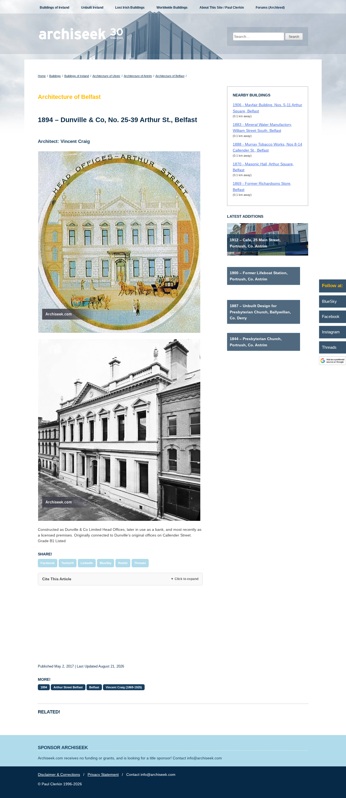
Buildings (55, 76)
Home (42, 76)
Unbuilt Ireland (92, 7)
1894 (44, 687)
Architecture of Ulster (106, 76)
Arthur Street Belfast (68, 687)
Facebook (48, 563)
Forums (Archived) (270, 7)
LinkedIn (87, 563)
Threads (140, 563)
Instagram (331, 332)
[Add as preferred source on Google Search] (332, 363)
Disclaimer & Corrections (59, 774)
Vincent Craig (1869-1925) (124, 687)
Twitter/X (67, 563)
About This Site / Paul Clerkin (221, 7)
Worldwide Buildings (172, 7)
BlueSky (105, 563)
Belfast (94, 687)
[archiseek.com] (81, 39)
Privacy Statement (103, 774)
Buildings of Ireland (54, 7)
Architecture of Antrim (138, 76)
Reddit (123, 563)
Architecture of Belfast (169, 76)
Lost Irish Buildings (130, 7)
